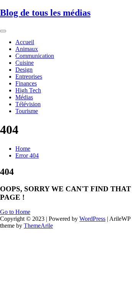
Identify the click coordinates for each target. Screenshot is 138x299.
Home (22, 148)
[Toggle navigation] (3, 31)
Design (24, 69)
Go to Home (15, 212)
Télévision (28, 104)
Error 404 (27, 155)
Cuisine (24, 62)
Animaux (26, 49)
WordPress (92, 218)
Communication (34, 56)
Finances (26, 83)
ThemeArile (38, 225)
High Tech (28, 90)
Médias (24, 97)
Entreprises (28, 76)
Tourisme (26, 111)
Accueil (24, 42)
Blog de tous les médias (45, 13)
